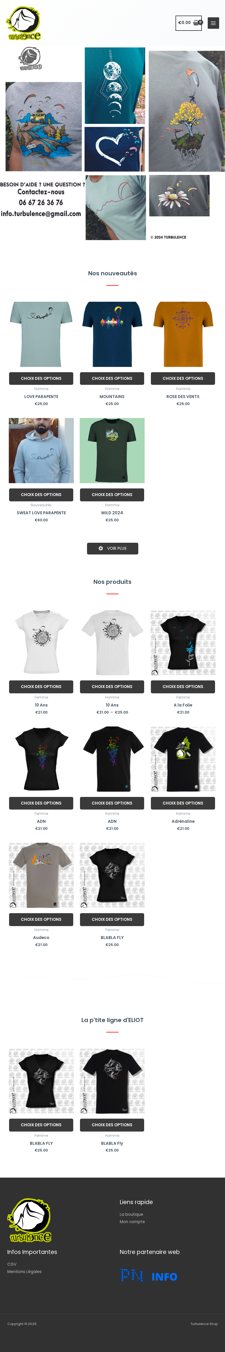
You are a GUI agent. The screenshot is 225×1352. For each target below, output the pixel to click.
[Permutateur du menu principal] (213, 23)
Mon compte (132, 1222)
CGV (11, 1264)
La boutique (131, 1214)
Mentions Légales (24, 1272)
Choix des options (41, 378)
